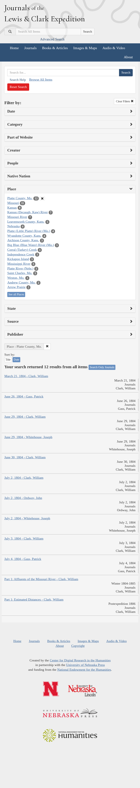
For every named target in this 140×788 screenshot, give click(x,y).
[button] (47, 346)
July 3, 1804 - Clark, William (23, 538)
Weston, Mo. (15, 278)
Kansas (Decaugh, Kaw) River (27, 212)
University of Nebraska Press (85, 665)
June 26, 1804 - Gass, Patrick (23, 396)
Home (14, 48)
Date (16, 359)
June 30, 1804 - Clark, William (25, 457)
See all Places (16, 294)
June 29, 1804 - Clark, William (25, 416)
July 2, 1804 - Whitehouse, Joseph (27, 518)
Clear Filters (123, 101)
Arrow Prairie (16, 287)
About (128, 57)
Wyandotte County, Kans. (24, 235)
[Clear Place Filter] (42, 198)
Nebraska (13, 226)
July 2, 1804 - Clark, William (23, 478)
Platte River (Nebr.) (20, 268)
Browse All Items (40, 79)
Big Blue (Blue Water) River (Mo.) (30, 245)
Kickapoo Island (18, 259)
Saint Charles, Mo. (19, 273)
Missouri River (17, 217)
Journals (30, 48)
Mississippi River (18, 264)
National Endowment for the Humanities (84, 669)
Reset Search (18, 87)
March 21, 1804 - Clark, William (26, 376)
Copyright (78, 646)
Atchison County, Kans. (23, 240)
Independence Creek (20, 254)
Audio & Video (113, 48)
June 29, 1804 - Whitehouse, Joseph (28, 437)
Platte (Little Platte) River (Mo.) (28, 231)
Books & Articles (55, 48)
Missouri (13, 203)
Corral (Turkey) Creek (22, 249)
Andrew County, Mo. (21, 282)
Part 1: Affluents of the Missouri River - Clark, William (41, 579)
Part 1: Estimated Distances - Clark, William (33, 599)
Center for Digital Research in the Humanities (80, 660)
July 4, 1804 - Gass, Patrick (22, 559)
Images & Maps (85, 48)
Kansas (12, 207)
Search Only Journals (102, 367)
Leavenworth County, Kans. (25, 221)
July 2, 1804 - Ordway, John (23, 498)
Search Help (18, 80)
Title (8, 359)
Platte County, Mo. (19, 198)
